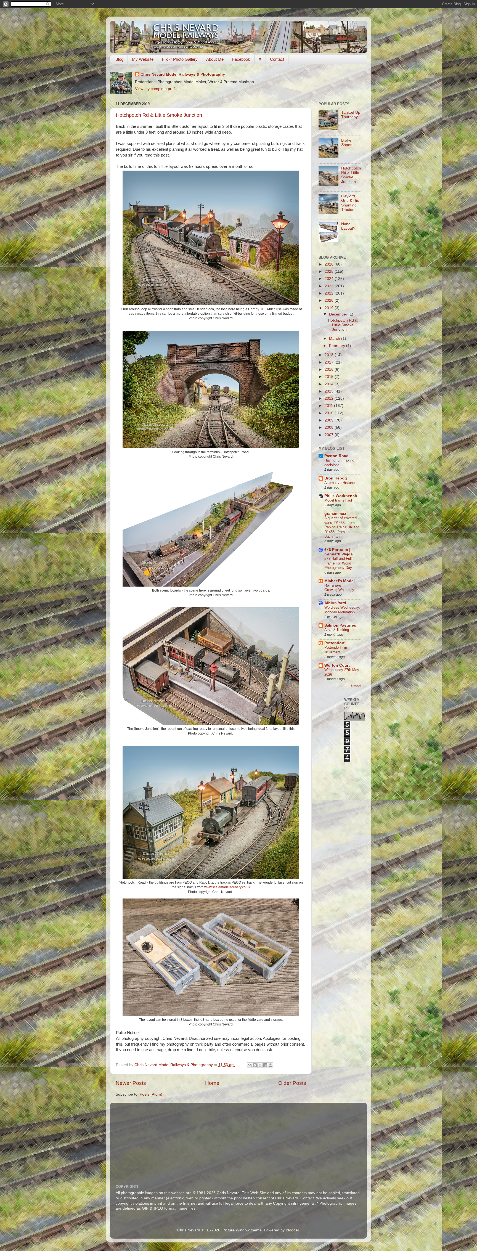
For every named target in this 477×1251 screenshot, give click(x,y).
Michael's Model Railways (339, 583)
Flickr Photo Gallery (180, 59)
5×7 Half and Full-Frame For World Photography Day (338, 563)
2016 (330, 369)
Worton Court (337, 665)
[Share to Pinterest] (270, 1065)
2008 (330, 427)
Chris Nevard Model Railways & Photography (183, 74)
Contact (277, 59)
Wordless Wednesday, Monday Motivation (342, 609)
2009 (330, 420)
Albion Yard (335, 603)
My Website (142, 59)
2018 (330, 355)
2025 (330, 271)
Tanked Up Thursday (350, 114)
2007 (330, 435)
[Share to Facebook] (265, 1065)
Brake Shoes (346, 142)
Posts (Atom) (151, 1094)
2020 (330, 300)
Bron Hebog (335, 478)
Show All (356, 685)
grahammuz (335, 513)
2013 (330, 391)
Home (212, 1083)
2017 (330, 362)
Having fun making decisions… (339, 462)
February (337, 346)
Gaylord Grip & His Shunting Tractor (350, 203)
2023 (330, 286)
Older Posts (292, 1083)
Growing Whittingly (339, 590)
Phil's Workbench (340, 496)
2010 (330, 413)
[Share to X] (260, 1065)
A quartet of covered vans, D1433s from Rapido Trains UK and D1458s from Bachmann (341, 527)
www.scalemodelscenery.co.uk (227, 887)
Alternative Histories (340, 483)
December (338, 314)
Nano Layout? (348, 226)
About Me (215, 59)
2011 (329, 406)
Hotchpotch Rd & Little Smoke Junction (159, 115)
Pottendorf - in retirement (335, 649)
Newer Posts (131, 1083)
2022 (330, 293)
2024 (330, 279)
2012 (330, 398)
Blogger (292, 1230)
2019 (330, 308)
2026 (330, 264)
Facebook (241, 59)
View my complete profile (157, 89)
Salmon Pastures (340, 625)
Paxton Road (336, 456)
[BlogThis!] (255, 1065)
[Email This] (249, 1065)
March (335, 338)
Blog (119, 59)
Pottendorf (334, 643)
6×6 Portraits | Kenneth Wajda (338, 552)
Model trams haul (338, 500)
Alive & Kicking (336, 630)
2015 (330, 377)
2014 (330, 384)
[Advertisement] (249, 1140)
